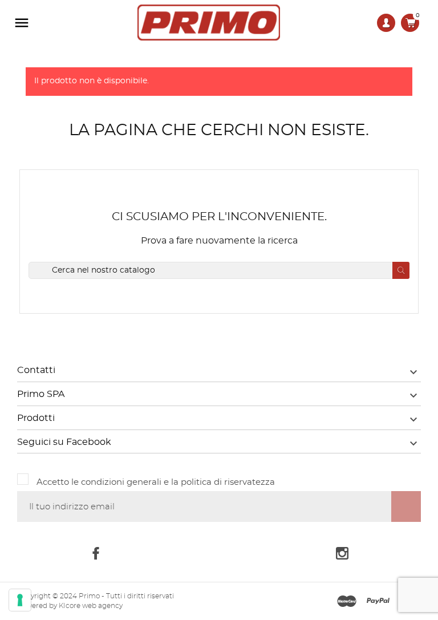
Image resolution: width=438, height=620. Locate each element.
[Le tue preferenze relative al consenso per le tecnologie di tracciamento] (20, 600)
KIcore (69, 605)
